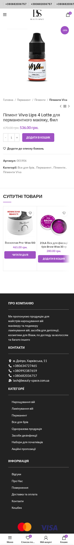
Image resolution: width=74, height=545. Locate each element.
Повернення (20, 487)
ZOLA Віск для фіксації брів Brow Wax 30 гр (54, 244)
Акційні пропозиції (24, 449)
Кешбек (17, 507)
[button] (54, 259)
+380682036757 (16, 4)
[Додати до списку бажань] (30, 213)
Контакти (18, 501)
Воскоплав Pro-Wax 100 (20, 243)
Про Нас (17, 481)
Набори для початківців (27, 442)
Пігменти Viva (58, 99)
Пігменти (40, 99)
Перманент (24, 99)
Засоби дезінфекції (24, 435)
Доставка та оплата (24, 494)
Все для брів (26, 167)
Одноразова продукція (27, 428)
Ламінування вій (22, 408)
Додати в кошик (38, 137)
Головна (8, 99)
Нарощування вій (23, 402)
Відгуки (16, 474)
